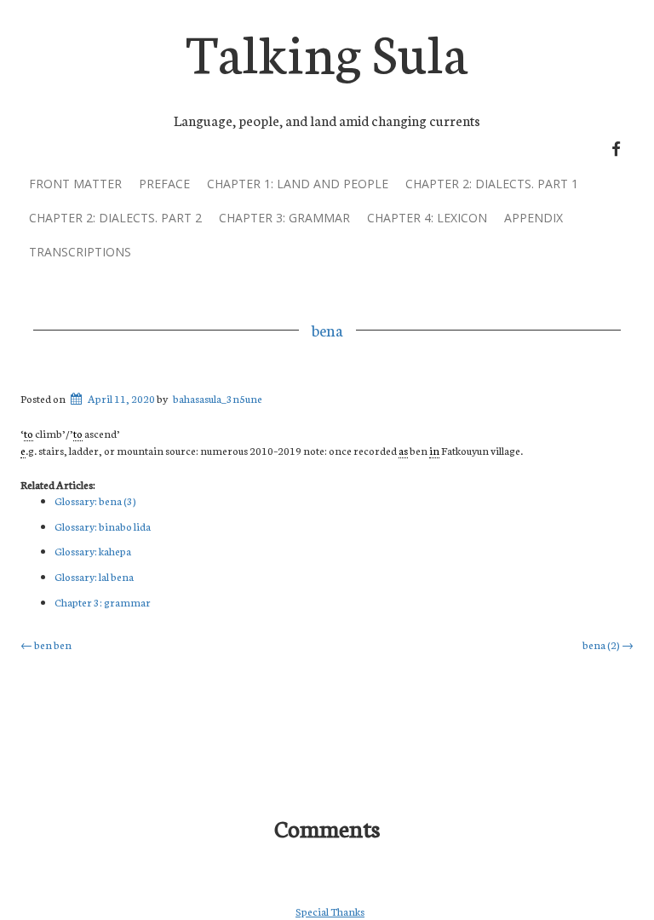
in (434, 450)
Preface (164, 183)
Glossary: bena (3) (95, 500)
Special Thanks (329, 911)
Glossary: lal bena (94, 576)
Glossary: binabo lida (102, 526)
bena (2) (608, 644)
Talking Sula (327, 50)
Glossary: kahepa (92, 550)
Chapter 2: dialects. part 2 (115, 218)
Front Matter (75, 183)
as (403, 450)
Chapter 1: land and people (297, 183)
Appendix (533, 218)
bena (327, 330)
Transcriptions (80, 252)
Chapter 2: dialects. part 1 (491, 183)
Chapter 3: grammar (284, 218)
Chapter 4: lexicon (427, 218)
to (28, 433)
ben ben (46, 644)
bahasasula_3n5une (217, 398)
